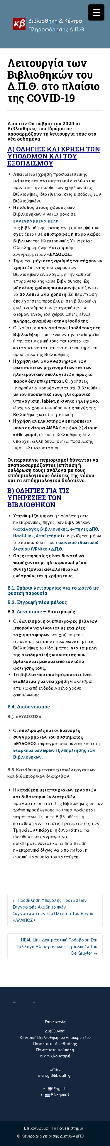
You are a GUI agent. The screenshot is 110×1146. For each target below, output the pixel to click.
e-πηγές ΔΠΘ (84, 529)
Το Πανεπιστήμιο (67, 1128)
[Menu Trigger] (96, 12)
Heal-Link (23, 536)
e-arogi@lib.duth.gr (55, 1075)
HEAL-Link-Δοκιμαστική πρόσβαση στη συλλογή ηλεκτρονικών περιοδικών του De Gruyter (56, 947)
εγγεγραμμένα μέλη (36, 221)
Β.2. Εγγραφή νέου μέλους (37, 602)
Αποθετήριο (48, 536)
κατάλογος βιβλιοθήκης (41, 529)
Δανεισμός (29, 611)
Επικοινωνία (36, 1128)
